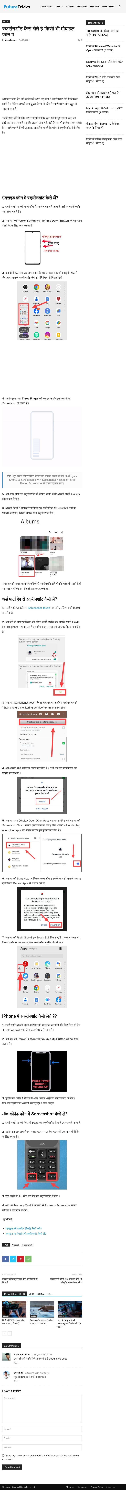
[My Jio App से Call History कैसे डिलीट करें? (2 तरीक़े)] (70, 1309)
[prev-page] (4, 1333)
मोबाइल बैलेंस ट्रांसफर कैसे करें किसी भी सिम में (19, 1281)
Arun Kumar (10, 40)
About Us (70, 1487)
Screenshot (27, 1245)
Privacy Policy (97, 1487)
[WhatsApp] (28, 1259)
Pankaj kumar (22, 1354)
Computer (82, 6)
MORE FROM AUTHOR (40, 1294)
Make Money (108, 6)
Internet (69, 6)
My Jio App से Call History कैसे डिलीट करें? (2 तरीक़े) (69, 1323)
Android (15, 1245)
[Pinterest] (20, 1259)
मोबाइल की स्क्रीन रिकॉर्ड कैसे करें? (24, 1228)
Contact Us (82, 1487)
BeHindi (18, 1372)
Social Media (46, 6)
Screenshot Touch (39, 608)
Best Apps (94, 6)
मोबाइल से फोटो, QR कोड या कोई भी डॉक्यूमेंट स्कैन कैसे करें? (66, 1281)
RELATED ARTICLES (14, 1294)
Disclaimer (111, 1487)
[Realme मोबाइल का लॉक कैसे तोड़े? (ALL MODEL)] (42, 1309)
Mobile (59, 6)
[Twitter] (13, 1259)
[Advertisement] (42, 68)
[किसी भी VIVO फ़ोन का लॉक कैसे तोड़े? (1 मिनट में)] (14, 1309)
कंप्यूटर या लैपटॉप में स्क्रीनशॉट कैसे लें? (26, 1233)
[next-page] (10, 1333)
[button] (120, 6)
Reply (16, 1363)
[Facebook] (5, 1259)
